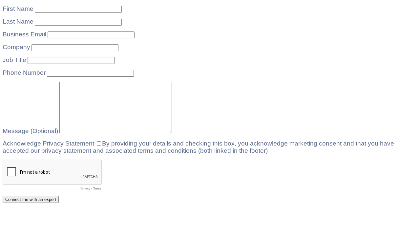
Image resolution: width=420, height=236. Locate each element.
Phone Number (24, 72)
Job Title (14, 59)
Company (16, 47)
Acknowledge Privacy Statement (48, 143)
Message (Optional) (30, 131)
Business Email (24, 34)
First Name (18, 8)
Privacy (85, 188)
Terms (97, 188)
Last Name (18, 21)
